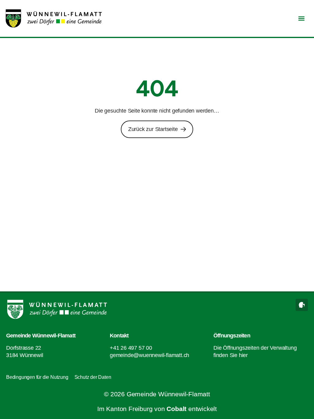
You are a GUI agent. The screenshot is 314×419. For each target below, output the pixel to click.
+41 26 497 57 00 (131, 348)
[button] (301, 18)
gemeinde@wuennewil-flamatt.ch (149, 355)
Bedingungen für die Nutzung (37, 377)
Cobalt (176, 408)
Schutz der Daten (93, 377)
